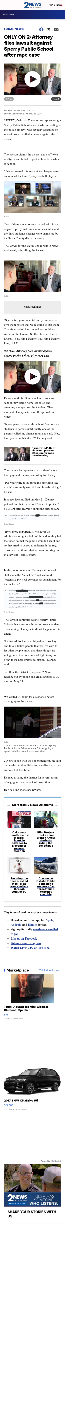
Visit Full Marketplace (50, 970)
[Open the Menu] (5, 5)
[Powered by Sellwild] (56, 1161)
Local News (14, 29)
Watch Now (55, 5)
